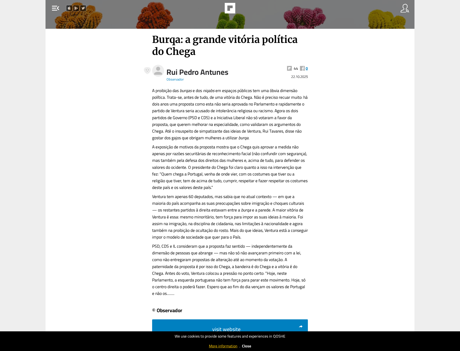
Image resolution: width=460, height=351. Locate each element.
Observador (175, 79)
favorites (216, 9)
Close (246, 346)
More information (223, 346)
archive (242, 9)
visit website (226, 329)
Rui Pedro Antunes (197, 72)
